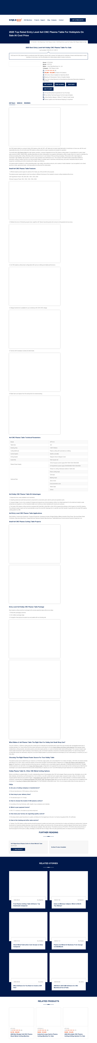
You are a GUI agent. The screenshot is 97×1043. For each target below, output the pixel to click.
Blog (49, 20)
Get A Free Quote (77, 20)
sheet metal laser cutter (40, 777)
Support (42, 20)
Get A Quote (48, 84)
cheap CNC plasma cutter (35, 766)
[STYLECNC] (15, 20)
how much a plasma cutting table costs (26, 781)
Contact (61, 20)
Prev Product (19, 849)
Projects (36, 20)
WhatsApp (71, 84)
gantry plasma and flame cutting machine (63, 747)
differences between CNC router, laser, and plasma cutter (39, 779)
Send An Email (59, 84)
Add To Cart (48, 89)
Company (53, 20)
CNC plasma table (22, 152)
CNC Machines (28, 20)
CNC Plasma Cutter (54, 68)
